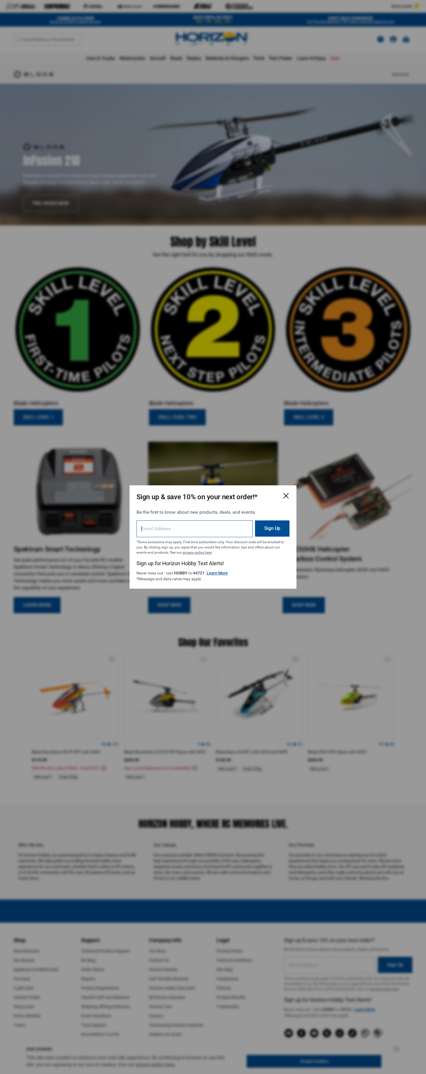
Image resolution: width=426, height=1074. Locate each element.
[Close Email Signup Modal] (286, 495)
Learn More (217, 573)
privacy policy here (197, 552)
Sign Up (272, 528)
